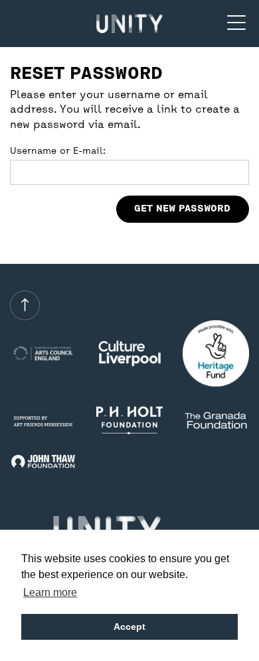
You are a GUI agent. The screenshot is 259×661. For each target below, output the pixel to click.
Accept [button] (129, 626)
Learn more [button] (50, 592)
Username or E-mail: (58, 151)
